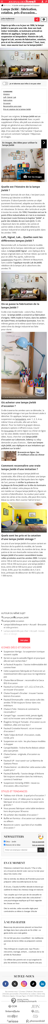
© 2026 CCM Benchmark (36, 996)
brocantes (9, 431)
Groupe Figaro (21, 996)
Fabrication (7, 100)
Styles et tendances (14, 791)
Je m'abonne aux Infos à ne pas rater (25, 83)
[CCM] (12, 1006)
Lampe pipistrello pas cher (16, 631)
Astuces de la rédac (13, 845)
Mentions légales (9, 996)
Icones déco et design (15, 647)
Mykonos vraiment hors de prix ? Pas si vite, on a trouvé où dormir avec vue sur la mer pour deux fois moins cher (24, 871)
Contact (22, 991)
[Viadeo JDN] (35, 1016)
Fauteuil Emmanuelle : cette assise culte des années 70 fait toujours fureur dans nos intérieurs (24, 702)
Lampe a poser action (14, 637)
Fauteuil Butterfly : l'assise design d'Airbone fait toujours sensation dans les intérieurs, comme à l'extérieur (24, 776)
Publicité (30, 991)
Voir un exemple (38, 842)
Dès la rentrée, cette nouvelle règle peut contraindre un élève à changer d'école (21, 909)
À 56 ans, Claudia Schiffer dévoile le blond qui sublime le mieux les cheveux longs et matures (23, 888)
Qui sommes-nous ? (12, 991)
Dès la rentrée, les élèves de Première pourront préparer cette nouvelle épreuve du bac (24, 880)
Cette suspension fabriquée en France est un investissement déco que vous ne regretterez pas (25, 674)
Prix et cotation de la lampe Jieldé (17, 109)
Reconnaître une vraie (12, 106)
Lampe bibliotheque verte (16, 624)
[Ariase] (12, 1021)
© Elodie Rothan (7, 299)
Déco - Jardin (10, 842)
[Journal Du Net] (35, 1006)
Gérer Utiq (41, 994)
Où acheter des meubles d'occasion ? (21, 815)
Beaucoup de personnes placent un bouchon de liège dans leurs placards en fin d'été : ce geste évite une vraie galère (23, 930)
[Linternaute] (12, 1011)
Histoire (6, 94)
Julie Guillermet (7, 18)
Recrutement (38, 991)
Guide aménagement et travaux (26, 5)
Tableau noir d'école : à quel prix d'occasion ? (25, 795)
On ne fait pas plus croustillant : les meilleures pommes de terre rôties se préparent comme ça (23, 941)
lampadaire (20, 419)
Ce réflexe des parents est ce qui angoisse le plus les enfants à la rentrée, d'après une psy (23, 961)
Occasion (7, 103)
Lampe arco (9, 641)
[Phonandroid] (35, 1021)
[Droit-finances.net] (35, 1011)
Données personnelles (11, 994)
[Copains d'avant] (12, 1016)
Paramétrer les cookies (28, 994)
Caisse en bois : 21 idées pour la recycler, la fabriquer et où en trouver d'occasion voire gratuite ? (24, 802)
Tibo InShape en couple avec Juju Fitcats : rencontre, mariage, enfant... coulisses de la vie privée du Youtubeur (24, 952)
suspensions (7, 259)
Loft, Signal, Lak (9, 97)
